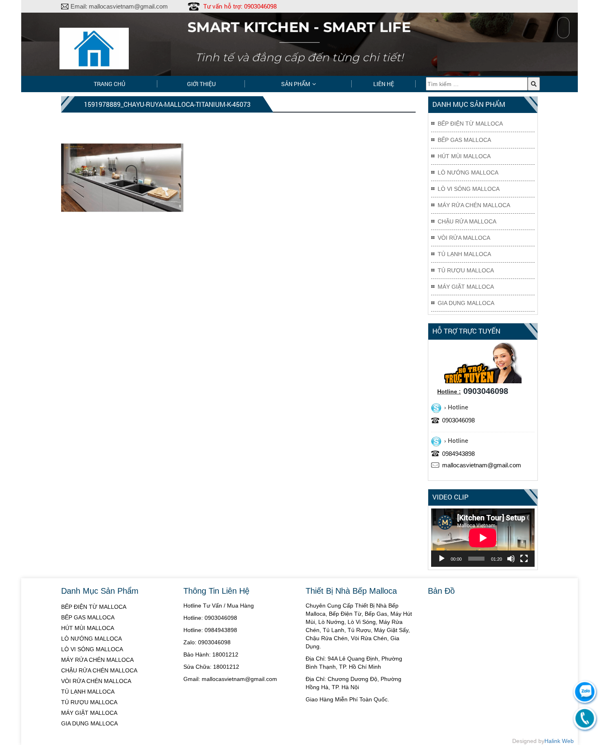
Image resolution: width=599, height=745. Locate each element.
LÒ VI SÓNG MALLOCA (92, 649)
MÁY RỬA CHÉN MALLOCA (97, 660)
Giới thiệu (201, 84)
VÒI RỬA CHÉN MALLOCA (96, 681)
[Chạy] (442, 559)
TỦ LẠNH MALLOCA (88, 691)
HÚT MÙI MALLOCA (87, 628)
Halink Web (559, 741)
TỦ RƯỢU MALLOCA (89, 702)
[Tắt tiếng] (511, 559)
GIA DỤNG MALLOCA (89, 723)
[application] (483, 537)
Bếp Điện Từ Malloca (470, 123)
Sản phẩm (295, 84)
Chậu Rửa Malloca (467, 221)
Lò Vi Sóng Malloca (469, 189)
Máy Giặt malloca (466, 286)
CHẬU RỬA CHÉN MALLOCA (99, 670)
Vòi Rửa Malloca (464, 237)
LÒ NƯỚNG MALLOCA (91, 638)
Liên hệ (383, 84)
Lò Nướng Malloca (468, 172)
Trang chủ (109, 84)
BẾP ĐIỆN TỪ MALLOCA (93, 607)
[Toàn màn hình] (524, 559)
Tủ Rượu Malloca (466, 270)
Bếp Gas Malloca (464, 140)
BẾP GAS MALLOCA (88, 617)
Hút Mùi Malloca (464, 156)
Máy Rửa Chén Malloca (474, 205)
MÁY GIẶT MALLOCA (89, 713)
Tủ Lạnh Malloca (464, 254)
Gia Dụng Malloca (466, 303)
